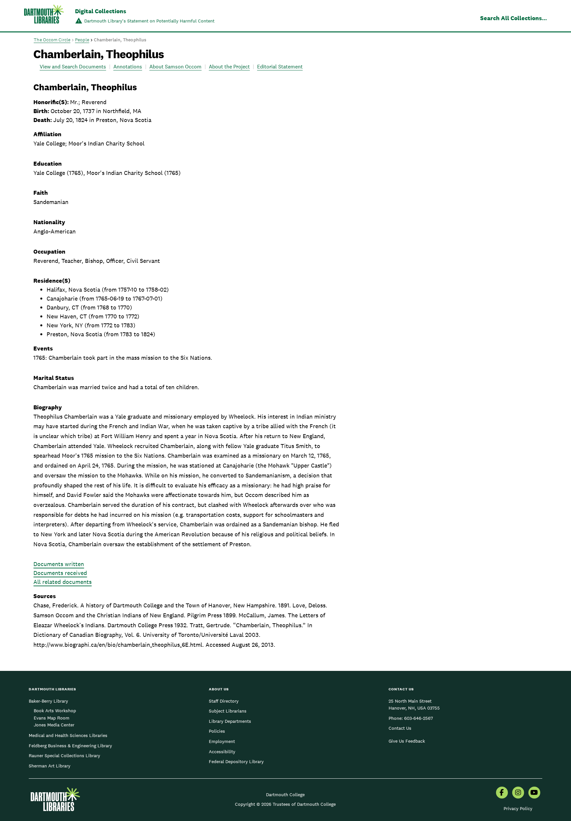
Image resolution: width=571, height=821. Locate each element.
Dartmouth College (285, 795)
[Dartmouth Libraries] (44, 16)
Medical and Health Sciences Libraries (68, 735)
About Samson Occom (175, 66)
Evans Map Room (51, 718)
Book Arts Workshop (55, 711)
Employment (222, 741)
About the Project (229, 66)
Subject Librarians (228, 711)
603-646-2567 (418, 718)
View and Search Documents (73, 66)
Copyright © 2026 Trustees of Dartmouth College (285, 804)
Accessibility (222, 752)
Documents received (60, 573)
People (82, 40)
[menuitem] (502, 793)
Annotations (127, 66)
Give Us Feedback (407, 741)
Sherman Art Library (49, 766)
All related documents (62, 582)
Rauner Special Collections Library (64, 756)
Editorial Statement (280, 66)
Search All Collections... (513, 18)
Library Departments (230, 721)
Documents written (58, 564)
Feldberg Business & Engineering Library (70, 746)
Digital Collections (100, 11)
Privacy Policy (518, 808)
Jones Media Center (54, 725)
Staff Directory (224, 701)
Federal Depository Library (236, 761)
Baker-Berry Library (48, 701)
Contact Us (400, 728)
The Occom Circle (52, 40)
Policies (217, 731)
